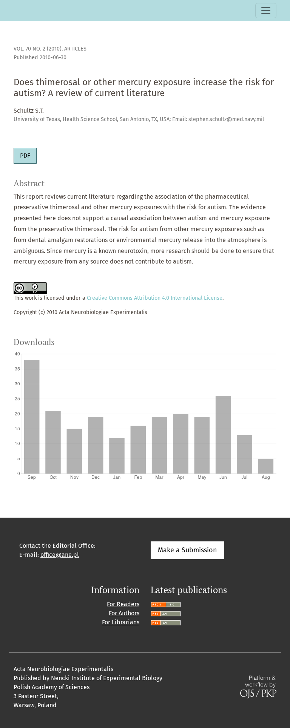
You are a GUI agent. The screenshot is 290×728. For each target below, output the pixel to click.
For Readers (123, 604)
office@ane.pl (59, 554)
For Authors (124, 613)
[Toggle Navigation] (265, 10)
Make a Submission (187, 550)
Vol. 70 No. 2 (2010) (38, 49)
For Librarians (120, 622)
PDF (25, 155)
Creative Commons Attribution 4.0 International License (154, 298)
